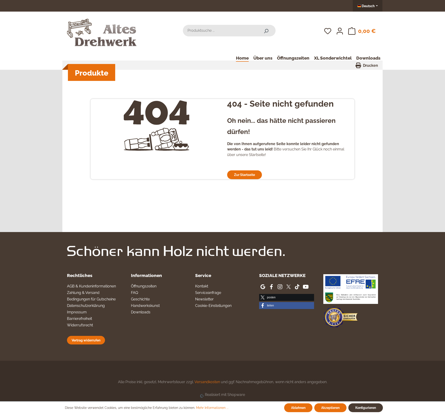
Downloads (140, 312)
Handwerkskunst (145, 305)
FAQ (134, 292)
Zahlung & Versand (83, 292)
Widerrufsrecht (80, 325)
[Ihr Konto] (340, 30)
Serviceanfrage (208, 292)
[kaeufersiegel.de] (340, 318)
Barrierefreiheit (79, 318)
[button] (286, 297)
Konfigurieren (365, 408)
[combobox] (220, 30)
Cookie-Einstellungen (213, 305)
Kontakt (201, 286)
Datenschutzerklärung (86, 305)
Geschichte (140, 299)
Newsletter (204, 299)
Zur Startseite (244, 175)
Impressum (77, 312)
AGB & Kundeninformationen (91, 286)
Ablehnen (298, 408)
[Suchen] (266, 30)
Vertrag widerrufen (86, 340)
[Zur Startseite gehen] (102, 29)
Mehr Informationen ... (212, 408)
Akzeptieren (330, 408)
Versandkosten (207, 382)
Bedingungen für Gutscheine (91, 299)
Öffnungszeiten (143, 286)
